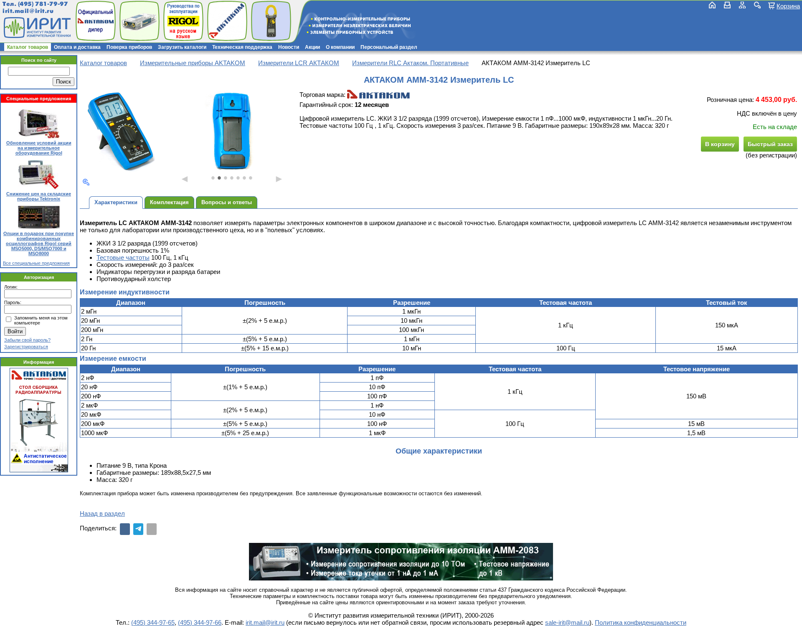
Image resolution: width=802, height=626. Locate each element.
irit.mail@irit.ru (28, 11)
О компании (340, 47)
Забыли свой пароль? (27, 339)
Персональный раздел (388, 47)
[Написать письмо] (727, 5)
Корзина (788, 6)
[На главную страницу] (36, 27)
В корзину (720, 144)
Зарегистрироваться (26, 346)
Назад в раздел (102, 513)
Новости (288, 47)
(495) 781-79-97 (43, 4)
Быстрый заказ (770, 144)
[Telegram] (138, 529)
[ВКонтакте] (125, 529)
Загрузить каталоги (182, 47)
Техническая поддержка (242, 47)
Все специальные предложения (36, 263)
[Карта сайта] (742, 5)
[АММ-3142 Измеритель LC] (122, 131)
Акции (312, 47)
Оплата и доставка (77, 47)
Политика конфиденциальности (640, 622)
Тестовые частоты (123, 257)
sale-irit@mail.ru (567, 622)
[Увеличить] (86, 182)
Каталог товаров (27, 47)
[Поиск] (757, 5)
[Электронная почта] (152, 529)
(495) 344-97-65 (153, 622)
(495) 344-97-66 (199, 622)
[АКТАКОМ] (378, 94)
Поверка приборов (129, 47)
